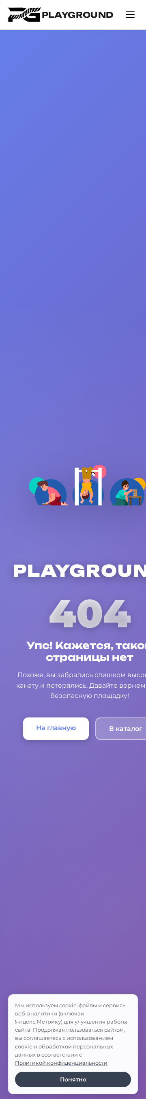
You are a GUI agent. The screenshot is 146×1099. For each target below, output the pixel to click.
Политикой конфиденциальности (61, 1062)
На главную (56, 728)
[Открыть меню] (130, 14)
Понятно (73, 1079)
